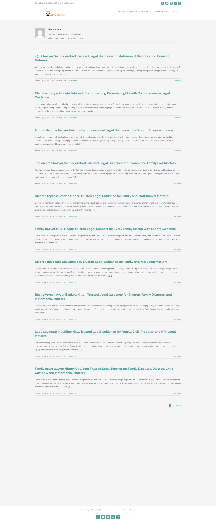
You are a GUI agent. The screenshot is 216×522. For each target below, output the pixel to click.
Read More (177, 81)
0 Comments (72, 81)
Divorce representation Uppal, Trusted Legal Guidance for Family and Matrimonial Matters (101, 196)
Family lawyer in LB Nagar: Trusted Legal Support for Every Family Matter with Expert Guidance (105, 229)
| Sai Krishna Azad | (128, 510)
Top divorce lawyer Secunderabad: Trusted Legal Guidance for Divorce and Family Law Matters (105, 163)
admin (39, 81)
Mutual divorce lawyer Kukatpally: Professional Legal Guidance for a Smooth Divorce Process (104, 130)
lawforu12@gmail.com (67, 3)
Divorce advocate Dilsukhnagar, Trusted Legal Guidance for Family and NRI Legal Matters (101, 262)
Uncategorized (61, 81)
